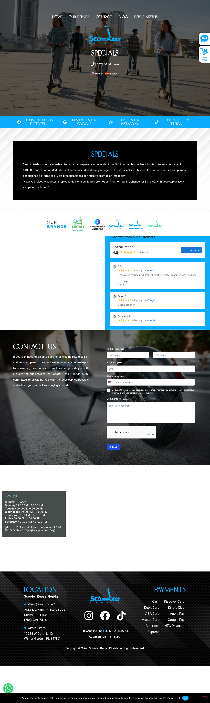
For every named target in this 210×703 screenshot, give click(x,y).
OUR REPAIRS (79, 17)
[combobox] (110, 382)
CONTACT (104, 17)
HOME (57, 17)
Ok (185, 698)
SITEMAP (115, 636)
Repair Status (146, 17)
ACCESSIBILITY (98, 636)
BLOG (123, 17)
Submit (113, 447)
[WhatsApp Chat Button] (8, 688)
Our (57, 224)
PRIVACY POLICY (92, 630)
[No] (205, 697)
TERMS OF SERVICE (117, 630)
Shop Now (204, 58)
